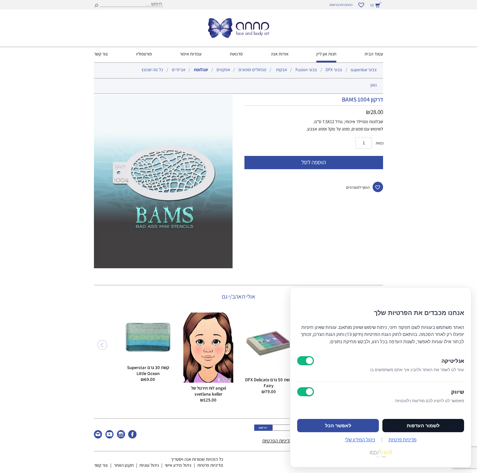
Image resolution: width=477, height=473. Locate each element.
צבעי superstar (364, 70)
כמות (379, 142)
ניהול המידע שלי (360, 439)
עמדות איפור (190, 54)
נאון (373, 85)
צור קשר (101, 54)
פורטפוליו (144, 54)
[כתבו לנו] (98, 437)
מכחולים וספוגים (252, 70)
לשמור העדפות (423, 425)
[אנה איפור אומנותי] (238, 36)
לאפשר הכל (338, 425)
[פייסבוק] (132, 437)
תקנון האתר (124, 465)
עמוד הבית (374, 54)
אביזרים (178, 70)
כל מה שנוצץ (152, 70)
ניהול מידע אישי (178, 465)
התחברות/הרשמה (340, 4)
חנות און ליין (326, 54)
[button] (378, 187)
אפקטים (223, 70)
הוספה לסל (313, 162)
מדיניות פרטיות (210, 465)
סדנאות (236, 54)
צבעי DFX (333, 70)
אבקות (281, 70)
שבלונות (201, 70)
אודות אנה (279, 54)
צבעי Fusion (306, 70)
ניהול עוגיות (149, 465)
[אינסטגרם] (121, 437)
